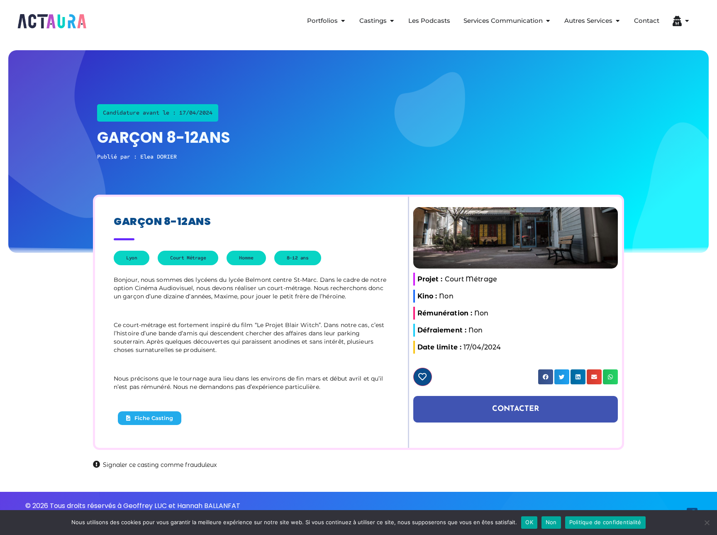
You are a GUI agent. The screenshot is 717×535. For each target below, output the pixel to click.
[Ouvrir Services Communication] (548, 21)
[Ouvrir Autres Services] (618, 21)
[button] (545, 376)
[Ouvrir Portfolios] (343, 21)
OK (529, 522)
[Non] (706, 522)
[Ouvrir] (687, 21)
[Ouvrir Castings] (392, 21)
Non (551, 522)
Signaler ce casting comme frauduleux (160, 465)
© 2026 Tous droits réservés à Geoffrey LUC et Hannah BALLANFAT (132, 506)
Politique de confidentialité (605, 522)
